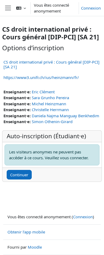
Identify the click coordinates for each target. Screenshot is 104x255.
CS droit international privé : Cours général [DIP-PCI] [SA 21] (51, 64)
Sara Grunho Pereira (50, 97)
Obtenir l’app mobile (26, 232)
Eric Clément (43, 91)
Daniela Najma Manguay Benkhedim (65, 115)
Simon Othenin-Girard (52, 121)
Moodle (35, 247)
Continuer (19, 174)
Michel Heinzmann (49, 103)
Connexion (91, 8)
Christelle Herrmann (50, 109)
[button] (21, 8)
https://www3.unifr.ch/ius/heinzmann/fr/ (41, 77)
